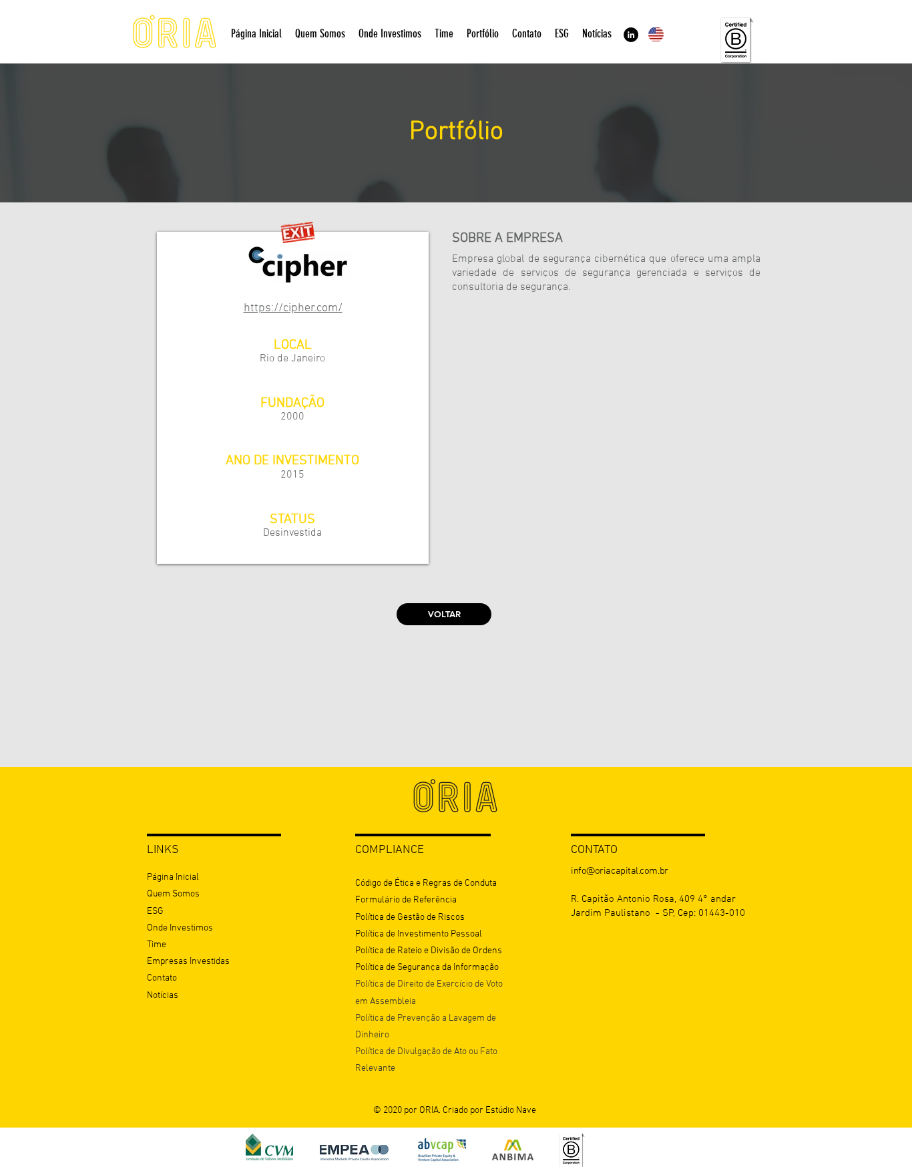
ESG (155, 911)
